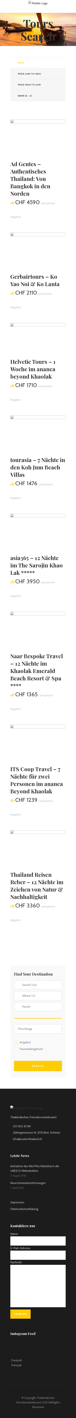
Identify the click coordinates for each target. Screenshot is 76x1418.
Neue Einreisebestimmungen (28, 1183)
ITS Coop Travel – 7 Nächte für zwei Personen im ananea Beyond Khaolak (36, 780)
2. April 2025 (17, 1187)
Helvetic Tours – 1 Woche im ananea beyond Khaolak (33, 369)
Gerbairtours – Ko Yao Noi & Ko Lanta (35, 280)
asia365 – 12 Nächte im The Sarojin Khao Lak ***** (36, 565)
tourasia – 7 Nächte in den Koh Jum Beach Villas (37, 467)
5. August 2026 (18, 1175)
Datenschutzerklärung (24, 1209)
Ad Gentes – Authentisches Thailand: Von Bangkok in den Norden (30, 178)
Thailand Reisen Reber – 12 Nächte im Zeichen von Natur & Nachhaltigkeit (36, 885)
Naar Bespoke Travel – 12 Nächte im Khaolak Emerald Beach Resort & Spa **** (36, 670)
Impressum (17, 1202)
